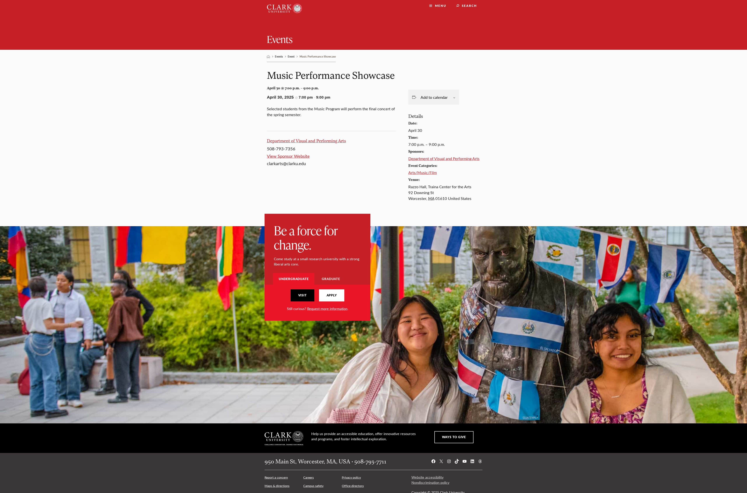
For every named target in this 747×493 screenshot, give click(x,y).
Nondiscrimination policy (430, 482)
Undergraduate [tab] (294, 279)
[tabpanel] (317, 300)
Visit (302, 295)
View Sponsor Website (288, 156)
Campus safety (313, 486)
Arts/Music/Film (422, 172)
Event (291, 56)
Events (280, 39)
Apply (332, 295)
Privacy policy (351, 477)
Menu (440, 6)
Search (469, 6)
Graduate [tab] (331, 279)
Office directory (353, 486)
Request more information (327, 308)
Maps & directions (277, 486)
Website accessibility (427, 477)
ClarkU (268, 56)
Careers (308, 477)
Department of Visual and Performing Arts (306, 140)
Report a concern (276, 477)
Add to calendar (434, 97)
